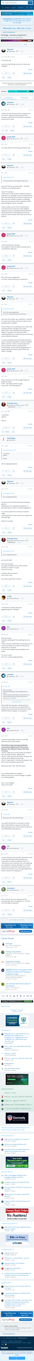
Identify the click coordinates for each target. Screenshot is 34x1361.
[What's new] (27, 7)
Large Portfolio (11, 407)
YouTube (14, 1011)
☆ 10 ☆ (22, 51)
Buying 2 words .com (11, 1253)
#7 (32, 304)
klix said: (5, 686)
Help (2, 1344)
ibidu (7, 945)
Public (23, 28)
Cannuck (14, 1070)
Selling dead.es (9, 1063)
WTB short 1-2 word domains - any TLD (16, 1258)
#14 (32, 634)
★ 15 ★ (22, 104)
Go (30, 3)
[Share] (29, 57)
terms (25, 1353)
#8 (32, 376)
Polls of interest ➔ (7, 1136)
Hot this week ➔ (7, 1172)
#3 (32, 144)
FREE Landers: (7, 28)
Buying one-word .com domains (14, 1263)
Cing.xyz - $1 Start (10, 1053)
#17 (32, 810)
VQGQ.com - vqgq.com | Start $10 (15, 1100)
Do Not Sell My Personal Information (11, 1342)
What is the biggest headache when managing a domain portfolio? (15, 1176)
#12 (32, 547)
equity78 (8, 975)
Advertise (11, 1341)
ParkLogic (9, 943)
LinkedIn (21, 1010)
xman (11, 1060)
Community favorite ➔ (9, 1223)
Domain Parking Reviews (15, 945)
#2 (32, 110)
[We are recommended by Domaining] (4, 1348)
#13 (32, 604)
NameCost (8, 963)
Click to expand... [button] (17, 702)
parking (28, 953)
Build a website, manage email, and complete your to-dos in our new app (17, 20)
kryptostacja (9, 953)
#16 (32, 736)
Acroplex (12, 1307)
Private (29, 28)
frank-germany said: (8, 450)
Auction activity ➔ (7, 1089)
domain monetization (11, 977)
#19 (32, 895)
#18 (32, 854)
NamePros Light (11, 1338)
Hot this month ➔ (7, 1249)
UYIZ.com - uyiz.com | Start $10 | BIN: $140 (18, 1058)
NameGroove (15, 1050)
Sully (12, 1231)
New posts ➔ (5, 1030)
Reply (31, 69)
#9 (32, 411)
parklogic (20, 37)
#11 (32, 489)
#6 (32, 274)
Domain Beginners (14, 987)
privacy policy (19, 1353)
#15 (32, 682)
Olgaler (11, 1043)
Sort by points (24, 97)
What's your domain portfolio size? (15, 1144)
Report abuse (18, 1341)
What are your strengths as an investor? (16, 1139)
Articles (20, 1011)
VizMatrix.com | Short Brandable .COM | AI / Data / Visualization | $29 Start (18, 1104)
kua (10, 1065)
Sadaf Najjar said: (7, 493)
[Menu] (2, 7)
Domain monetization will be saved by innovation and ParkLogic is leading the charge (19, 972)
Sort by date (9, 97)
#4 (32, 173)
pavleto (7, 987)
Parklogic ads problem (13, 952)
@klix (3, 899)
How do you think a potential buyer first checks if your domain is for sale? (15, 1129)
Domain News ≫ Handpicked (18, 975)
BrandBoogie (12, 1055)
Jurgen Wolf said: (7, 177)
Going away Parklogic (13, 961)
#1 (32, 57)
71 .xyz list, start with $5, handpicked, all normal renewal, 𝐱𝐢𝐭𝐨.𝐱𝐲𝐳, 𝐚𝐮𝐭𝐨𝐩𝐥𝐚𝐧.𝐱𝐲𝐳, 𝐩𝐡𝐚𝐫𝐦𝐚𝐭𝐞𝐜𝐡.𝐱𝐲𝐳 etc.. (18, 1108)
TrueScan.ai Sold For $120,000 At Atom (16, 1182)
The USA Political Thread (12, 1068)
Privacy (29, 1342)
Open (14, 28)
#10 (32, 445)
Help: (19, 28)
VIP (17, 51)
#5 (32, 241)
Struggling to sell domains (12, 1268)
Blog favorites (6, 1283)
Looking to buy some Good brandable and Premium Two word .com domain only (17, 1274)
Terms (24, 1342)
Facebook (13, 1010)
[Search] (31, 7)
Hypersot (4, 37)
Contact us (4, 1341)
